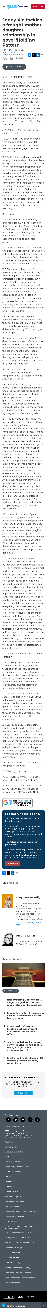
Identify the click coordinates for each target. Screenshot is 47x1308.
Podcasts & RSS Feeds (14, 1202)
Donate (39, 6)
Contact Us (9, 1182)
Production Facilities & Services (18, 1273)
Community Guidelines (14, 1217)
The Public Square (12, 1283)
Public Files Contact (12, 1137)
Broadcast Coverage (13, 1248)
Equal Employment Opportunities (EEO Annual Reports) (21, 1227)
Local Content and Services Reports (20, 1278)
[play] (3, 1305)
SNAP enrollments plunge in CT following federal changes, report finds (25, 1061)
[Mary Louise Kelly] (7, 901)
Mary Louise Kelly (28, 897)
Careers (8, 1177)
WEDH (7, 1133)
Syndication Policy (12, 1263)
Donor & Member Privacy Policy (18, 1233)
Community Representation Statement (21, 1212)
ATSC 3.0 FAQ (25, 1137)
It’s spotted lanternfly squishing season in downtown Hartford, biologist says (25, 1016)
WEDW (19, 1133)
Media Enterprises (12, 1172)
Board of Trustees (12, 1162)
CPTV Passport (11, 1222)
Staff (7, 1157)
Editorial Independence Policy (17, 1268)
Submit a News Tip (13, 1192)
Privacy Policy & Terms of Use (17, 1238)
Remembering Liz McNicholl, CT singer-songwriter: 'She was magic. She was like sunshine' (25, 1002)
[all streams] (44, 1305)
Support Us (9, 1187)
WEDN (13, 1133)
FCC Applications (12, 1258)
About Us (9, 1142)
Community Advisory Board (16, 1167)
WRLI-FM (28, 1135)
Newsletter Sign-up (13, 1197)
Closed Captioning (12, 1253)
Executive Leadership (14, 1152)
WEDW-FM (9, 1135)
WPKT (22, 1135)
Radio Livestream (12, 1207)
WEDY (25, 1133)
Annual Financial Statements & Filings (20, 1243)
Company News (11, 1147)
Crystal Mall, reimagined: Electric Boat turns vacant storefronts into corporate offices (22, 1030)
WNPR (16, 1135)
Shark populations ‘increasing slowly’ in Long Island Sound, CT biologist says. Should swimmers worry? (25, 1046)
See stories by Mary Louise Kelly (28, 924)
